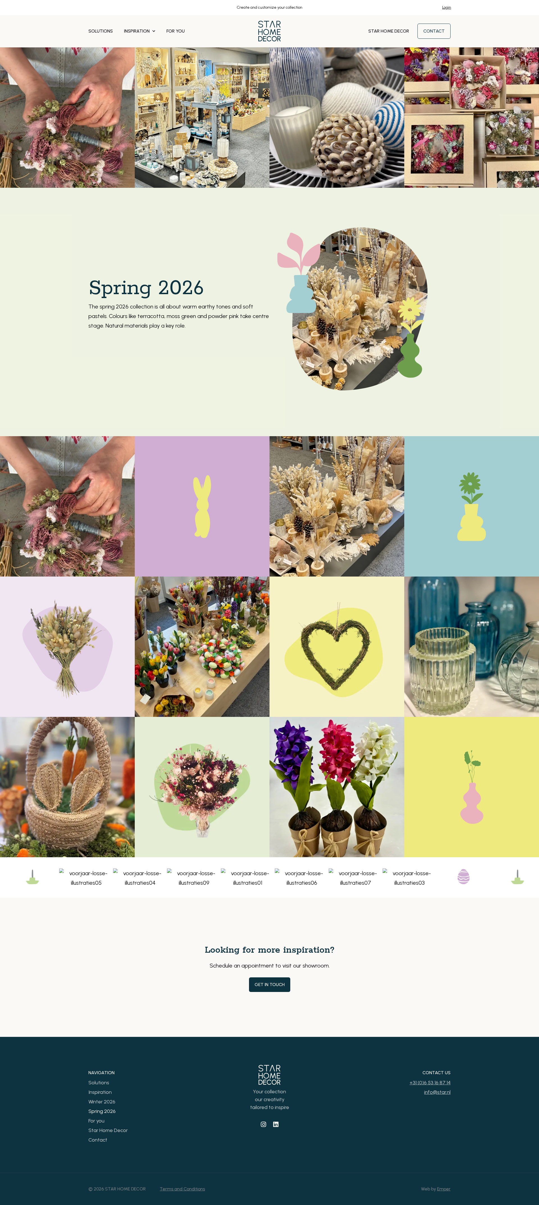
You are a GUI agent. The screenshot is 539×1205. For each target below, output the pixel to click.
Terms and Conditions (182, 1189)
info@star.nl (437, 1092)
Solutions (100, 31)
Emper (444, 1189)
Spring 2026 (102, 1111)
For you (175, 31)
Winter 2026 (101, 1102)
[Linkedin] (276, 1124)
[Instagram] (263, 1124)
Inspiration (137, 31)
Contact (97, 1140)
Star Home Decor (388, 31)
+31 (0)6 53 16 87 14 (430, 1083)
